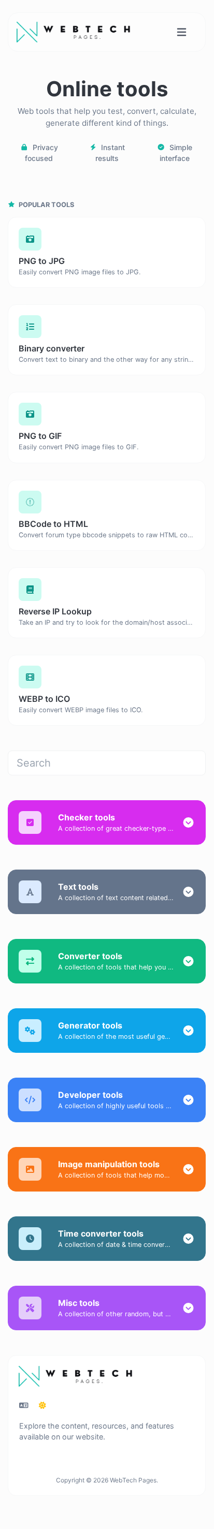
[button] (188, 822)
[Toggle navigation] (181, 32)
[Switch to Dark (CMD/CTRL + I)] (42, 1405)
